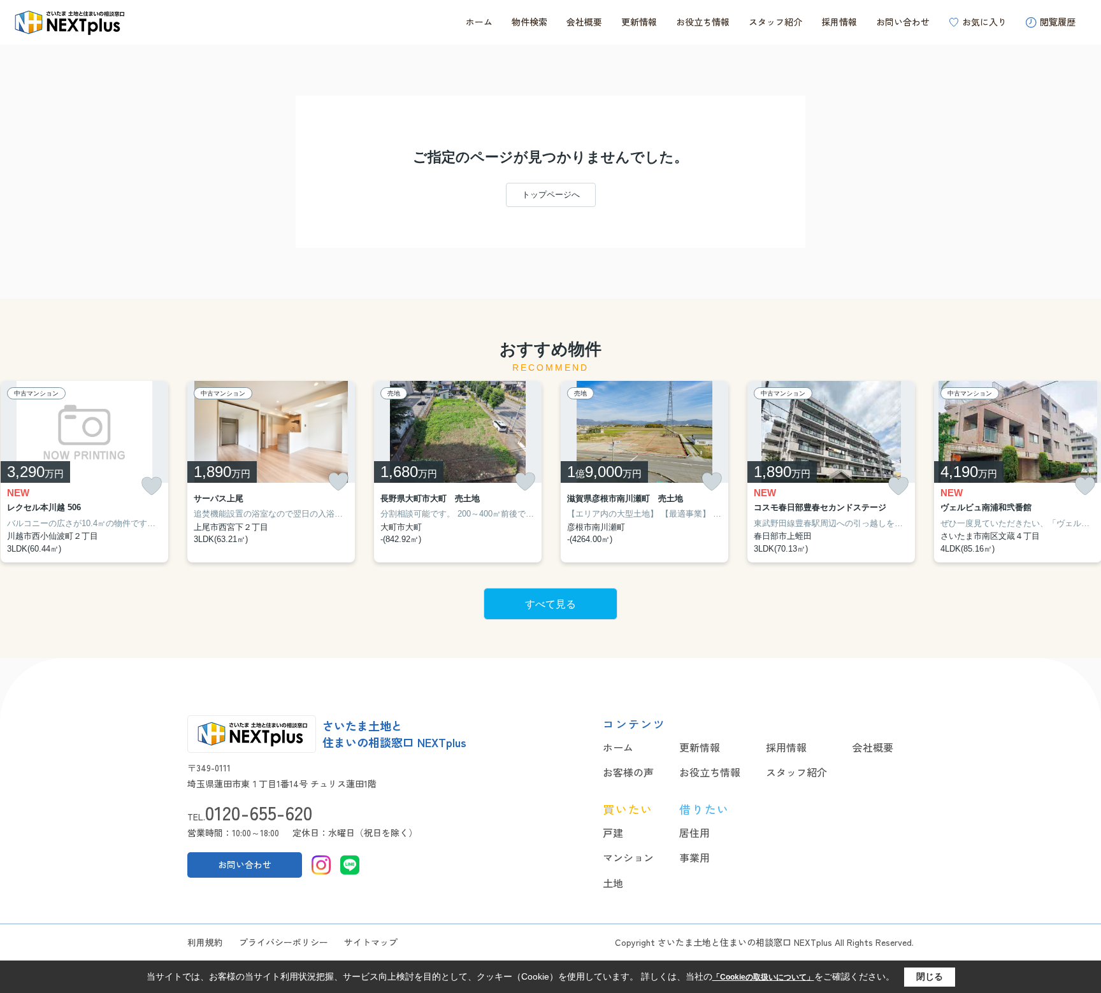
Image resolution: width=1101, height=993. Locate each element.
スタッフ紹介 (775, 21)
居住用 (694, 832)
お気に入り (984, 21)
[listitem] (271, 472)
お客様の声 (628, 772)
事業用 (694, 857)
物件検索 (529, 21)
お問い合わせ (903, 21)
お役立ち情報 (703, 21)
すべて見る (550, 604)
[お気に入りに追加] (151, 486)
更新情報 (639, 21)
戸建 (613, 832)
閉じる (929, 976)
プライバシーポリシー (283, 942)
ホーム (479, 21)
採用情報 (839, 21)
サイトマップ (371, 942)
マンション (628, 857)
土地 (613, 882)
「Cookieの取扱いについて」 (763, 977)
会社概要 (584, 21)
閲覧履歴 (1058, 21)
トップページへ (551, 194)
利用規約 (205, 942)
